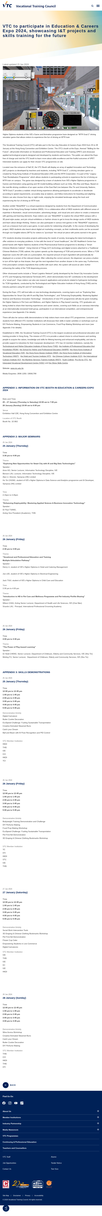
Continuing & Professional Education (20, 1142)
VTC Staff (6, 1157)
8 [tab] (63, 128)
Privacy (27, 1195)
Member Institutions (12, 1117)
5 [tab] (49, 128)
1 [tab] (30, 128)
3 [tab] (39, 128)
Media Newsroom (10, 1130)
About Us (7, 1111)
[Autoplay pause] (96, 128)
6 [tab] (53, 128)
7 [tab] (58, 128)
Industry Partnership (12, 1123)
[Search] (92, 6)
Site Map (6, 1195)
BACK (13, 1085)
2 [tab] (35, 128)
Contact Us (7, 1169)
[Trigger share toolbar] (6, 1208)
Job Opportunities (9, 1163)
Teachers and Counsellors (14, 1148)
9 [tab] (67, 128)
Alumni (53, 1157)
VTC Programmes (10, 1136)
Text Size (54, 1169)
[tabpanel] (51, 103)
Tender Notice (56, 1163)
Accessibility (38, 1195)
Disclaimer (17, 1195)
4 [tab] (44, 128)
